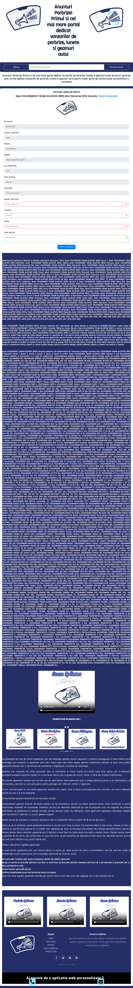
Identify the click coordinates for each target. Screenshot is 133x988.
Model (7, 154)
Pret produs (9, 177)
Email (6, 221)
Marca (7, 143)
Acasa (50, 938)
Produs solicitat (11, 132)
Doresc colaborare (51, 948)
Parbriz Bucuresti (108, 96)
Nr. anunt (8, 121)
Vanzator (8, 188)
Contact (51, 945)
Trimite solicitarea (66, 247)
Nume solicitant (11, 199)
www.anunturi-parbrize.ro (12, 260)
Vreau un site (50, 951)
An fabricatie (10, 165)
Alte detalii (9, 232)
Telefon (7, 210)
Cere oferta (51, 941)
